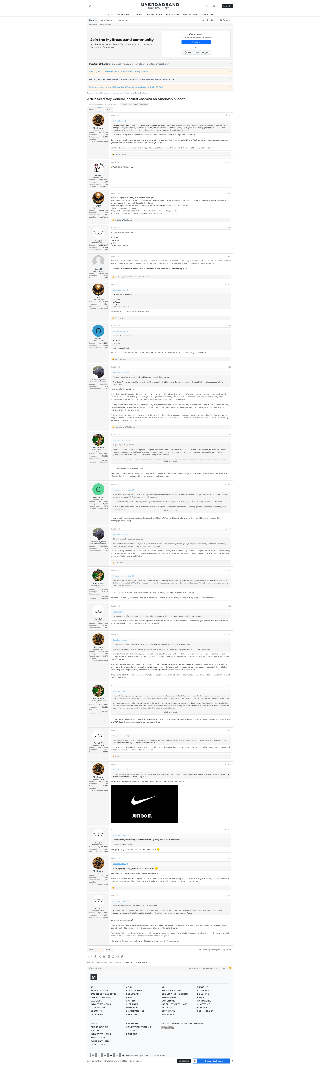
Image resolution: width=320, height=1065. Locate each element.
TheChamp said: (119, 691)
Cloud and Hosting (175, 994)
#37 (229, 764)
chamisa (124, 104)
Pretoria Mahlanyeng (100, 141)
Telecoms (97, 1014)
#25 (229, 256)
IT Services (98, 1007)
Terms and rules (194, 968)
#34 (229, 634)
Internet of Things (175, 1004)
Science (202, 1007)
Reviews (167, 1007)
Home (224, 968)
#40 (229, 896)
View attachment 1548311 (123, 845)
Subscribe (227, 6)
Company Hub (190, 14)
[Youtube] (111, 1055)
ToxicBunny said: (120, 373)
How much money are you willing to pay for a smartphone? (140, 64)
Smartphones (135, 1011)
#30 (229, 484)
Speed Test (207, 14)
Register (196, 42)
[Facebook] (93, 1055)
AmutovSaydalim (96, 104)
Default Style (96, 968)
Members (123, 20)
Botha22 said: (118, 121)
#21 (230, 115)
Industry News (154, 14)
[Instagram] (117, 1055)
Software (168, 1011)
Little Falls (104, 186)
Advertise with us (138, 1027)
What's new (107, 20)
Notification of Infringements (183, 1023)
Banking (202, 987)
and (123, 220)
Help (218, 968)
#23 (229, 193)
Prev (92, 109)
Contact (132, 1030)
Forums (93, 20)
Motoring (132, 1007)
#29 (229, 435)
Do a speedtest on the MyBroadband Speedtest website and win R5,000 (126, 87)
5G (92, 987)
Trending (132, 1014)
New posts (92, 25)
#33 (229, 606)
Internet (132, 1004)
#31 (230, 529)
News (110, 14)
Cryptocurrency (102, 997)
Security (96, 1011)
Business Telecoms (103, 994)
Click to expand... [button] (171, 461)
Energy (131, 997)
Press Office (124, 14)
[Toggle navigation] (89, 6)
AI (163, 987)
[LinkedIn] (105, 1055)
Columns (203, 994)
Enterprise (169, 997)
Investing (203, 1004)
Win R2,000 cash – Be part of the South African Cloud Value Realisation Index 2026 (131, 79)
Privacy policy (208, 968)
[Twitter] (99, 1055)
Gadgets (96, 1001)
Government (170, 1001)
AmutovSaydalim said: (122, 440)
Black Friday (99, 990)
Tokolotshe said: (119, 290)
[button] (114, 20)
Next (108, 109)
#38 (229, 830)
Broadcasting (171, 990)
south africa (133, 104)
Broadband (134, 990)
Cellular (132, 994)
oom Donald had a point (128, 941)
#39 (229, 858)
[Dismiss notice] (230, 63)
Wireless (168, 1014)
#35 (229, 686)
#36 (229, 730)
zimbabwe (144, 104)
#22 (229, 162)
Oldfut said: (117, 612)
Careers (131, 1034)
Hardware (204, 1001)
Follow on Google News (138, 1055)
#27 (229, 326)
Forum (138, 14)
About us (132, 1023)
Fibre (200, 997)
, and (132, 277)
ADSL (129, 987)
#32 (229, 570)
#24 (229, 228)
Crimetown (103, 463)
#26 (229, 285)
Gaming (131, 1001)
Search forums (105, 25)
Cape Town (103, 217)
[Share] (226, 115)
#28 (229, 367)
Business (203, 990)
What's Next (172, 14)
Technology (205, 1011)
